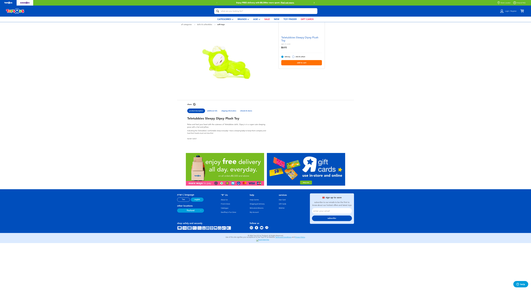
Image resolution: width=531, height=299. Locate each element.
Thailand (190, 210)
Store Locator (506, 3)
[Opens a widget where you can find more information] (520, 284)
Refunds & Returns (256, 208)
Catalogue (224, 208)
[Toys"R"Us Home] (15, 11)
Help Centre (254, 200)
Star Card (282, 200)
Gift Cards (282, 204)
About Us (224, 200)
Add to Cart (301, 63)
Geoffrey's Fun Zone (228, 212)
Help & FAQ (521, 3)
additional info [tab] (212, 111)
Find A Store (225, 204)
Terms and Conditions (283, 237)
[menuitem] (225, 19)
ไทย (183, 199)
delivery (287, 57)
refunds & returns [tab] (246, 111)
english (197, 199)
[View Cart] (522, 11)
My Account (254, 212)
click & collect (300, 57)
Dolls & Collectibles (205, 24)
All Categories (186, 24)
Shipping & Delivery (257, 204)
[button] (314, 3)
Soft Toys (221, 24)
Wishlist (281, 208)
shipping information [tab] (228, 111)
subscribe (332, 218)
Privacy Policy (300, 237)
